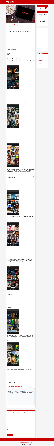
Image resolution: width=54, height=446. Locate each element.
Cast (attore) (10, 53)
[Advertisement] (21, 38)
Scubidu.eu (9, 407)
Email (8, 429)
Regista (9, 54)
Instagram (40, 60)
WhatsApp (40, 57)
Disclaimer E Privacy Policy (30, 442)
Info (41, 1)
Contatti (24, 442)
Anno (9, 50)
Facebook (40, 59)
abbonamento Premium (20, 368)
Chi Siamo (21, 442)
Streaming (34, 1)
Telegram (40, 66)
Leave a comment (16, 407)
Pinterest (40, 63)
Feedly (40, 64)
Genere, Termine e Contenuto (12, 49)
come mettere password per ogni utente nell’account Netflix (17, 384)
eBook (38, 1)
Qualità (9, 55)
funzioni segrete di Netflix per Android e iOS (15, 386)
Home (19, 1)
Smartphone (23, 1)
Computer (29, 1)
